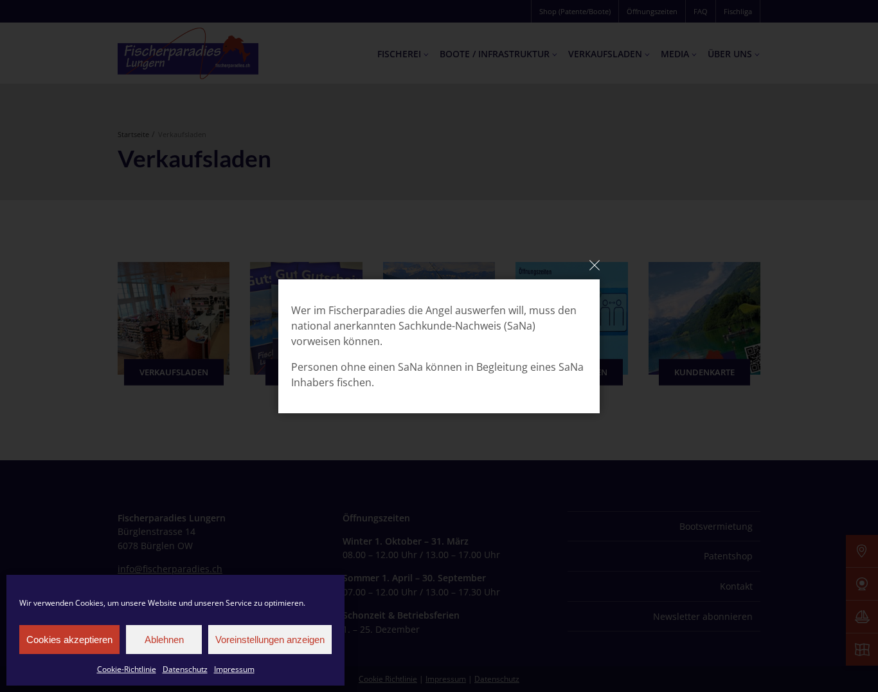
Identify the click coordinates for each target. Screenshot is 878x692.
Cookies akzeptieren (69, 639)
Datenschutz (185, 669)
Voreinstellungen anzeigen (270, 639)
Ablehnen (164, 639)
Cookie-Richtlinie (126, 669)
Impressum (234, 669)
